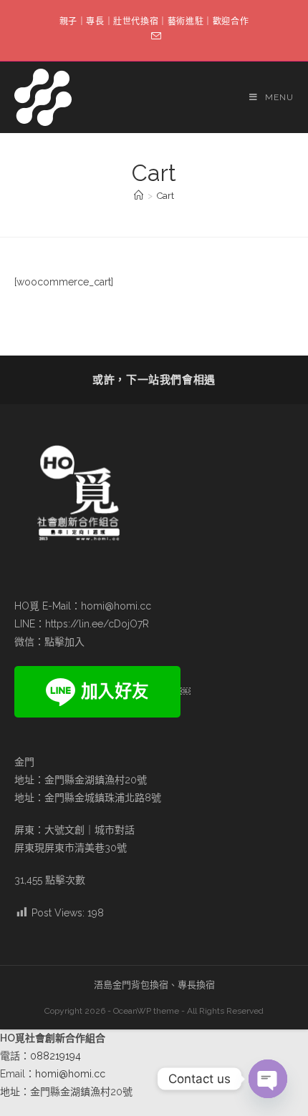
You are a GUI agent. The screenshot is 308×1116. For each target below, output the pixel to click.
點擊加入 (64, 641)
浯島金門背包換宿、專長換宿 (154, 984)
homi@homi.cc (116, 606)
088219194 (55, 1056)
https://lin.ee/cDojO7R (97, 624)
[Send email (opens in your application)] (154, 36)
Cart (165, 195)
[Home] (138, 195)
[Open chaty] (268, 1078)
